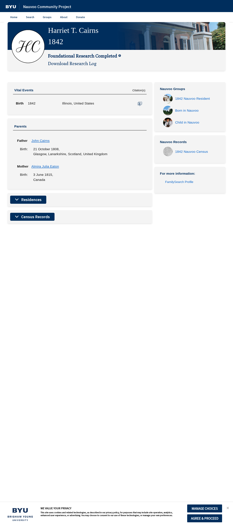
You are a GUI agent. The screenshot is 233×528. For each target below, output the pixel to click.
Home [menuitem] (13, 17)
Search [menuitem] (30, 17)
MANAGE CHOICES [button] (205, 508)
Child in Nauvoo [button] (187, 122)
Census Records (35, 216)
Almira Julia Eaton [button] (45, 166)
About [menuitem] (64, 17)
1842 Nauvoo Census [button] (191, 151)
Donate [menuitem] (80, 17)
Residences (31, 199)
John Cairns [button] (40, 140)
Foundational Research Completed (82, 55)
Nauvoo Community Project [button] (47, 6)
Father (22, 140)
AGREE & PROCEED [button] (204, 518)
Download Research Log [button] (72, 63)
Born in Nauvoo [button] (187, 110)
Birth (20, 103)
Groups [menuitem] (47, 17)
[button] (11, 6)
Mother (22, 166)
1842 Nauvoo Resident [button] (192, 98)
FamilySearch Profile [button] (179, 182)
